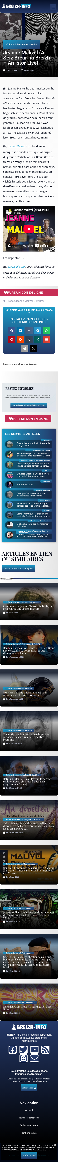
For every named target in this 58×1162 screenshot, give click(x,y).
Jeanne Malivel (16, 146)
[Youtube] (34, 1050)
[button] (53, 7)
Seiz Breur (39, 300)
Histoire (33, 44)
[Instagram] (23, 1058)
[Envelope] (34, 1058)
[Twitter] (23, 1050)
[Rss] (45, 1050)
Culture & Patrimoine (17, 44)
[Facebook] (13, 1050)
